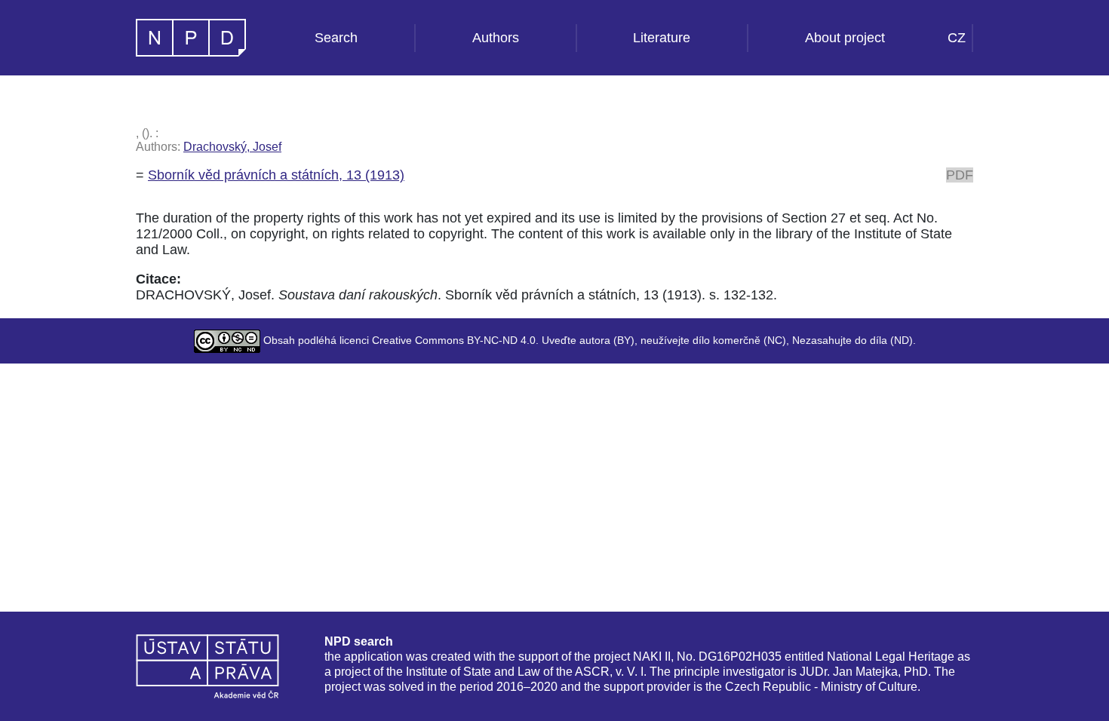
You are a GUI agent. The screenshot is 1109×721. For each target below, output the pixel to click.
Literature (661, 37)
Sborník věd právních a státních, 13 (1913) (276, 175)
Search (336, 37)
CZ (957, 37)
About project (845, 37)
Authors (495, 37)
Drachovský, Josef (232, 146)
